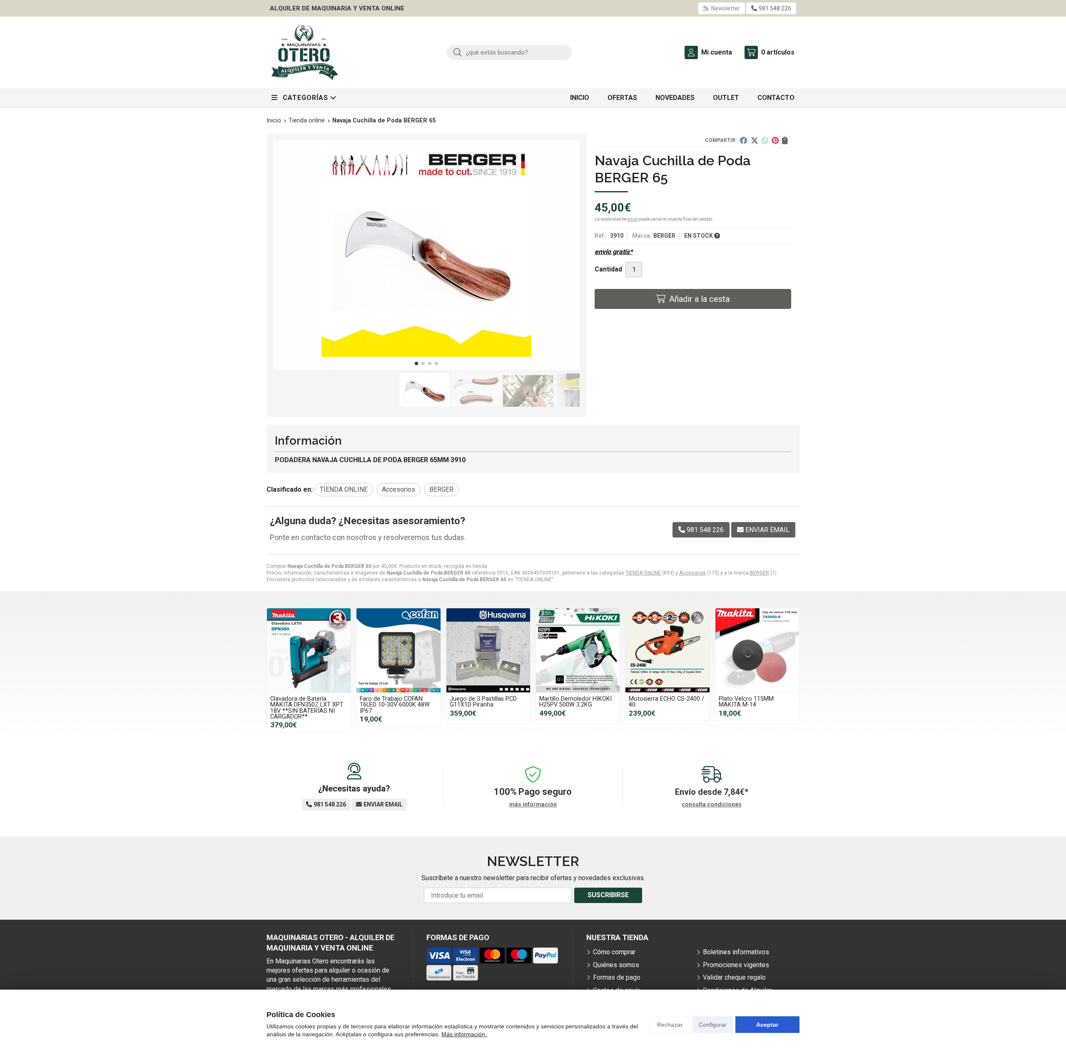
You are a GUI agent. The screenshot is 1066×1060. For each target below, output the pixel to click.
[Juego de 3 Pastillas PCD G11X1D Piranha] (488, 650)
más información (533, 804)
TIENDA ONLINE (643, 573)
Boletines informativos (736, 952)
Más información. (464, 1034)
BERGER (759, 573)
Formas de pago (616, 977)
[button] (416, 363)
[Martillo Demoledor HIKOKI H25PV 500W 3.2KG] (578, 650)
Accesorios (692, 573)
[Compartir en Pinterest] (775, 140)
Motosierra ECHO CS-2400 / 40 (666, 701)
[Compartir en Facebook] (743, 140)
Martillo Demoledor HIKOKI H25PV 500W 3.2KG (575, 701)
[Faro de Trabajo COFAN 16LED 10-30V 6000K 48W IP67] (398, 650)
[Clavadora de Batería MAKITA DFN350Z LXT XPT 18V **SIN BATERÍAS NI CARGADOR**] (309, 650)
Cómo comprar (614, 952)
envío (633, 219)
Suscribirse (608, 895)
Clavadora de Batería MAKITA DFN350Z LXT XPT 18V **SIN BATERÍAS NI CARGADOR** (307, 707)
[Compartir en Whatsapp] (765, 140)
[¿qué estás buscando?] (509, 52)
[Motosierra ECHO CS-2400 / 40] (667, 650)
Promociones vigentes (736, 965)
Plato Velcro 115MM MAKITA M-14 (746, 701)
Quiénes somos (616, 965)
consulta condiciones (712, 804)
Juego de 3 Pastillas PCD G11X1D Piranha (483, 701)
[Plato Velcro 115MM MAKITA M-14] (757, 650)
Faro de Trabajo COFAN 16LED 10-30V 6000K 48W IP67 (395, 704)
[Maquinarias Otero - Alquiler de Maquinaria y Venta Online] (304, 52)
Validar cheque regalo (734, 977)
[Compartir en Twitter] (754, 140)
